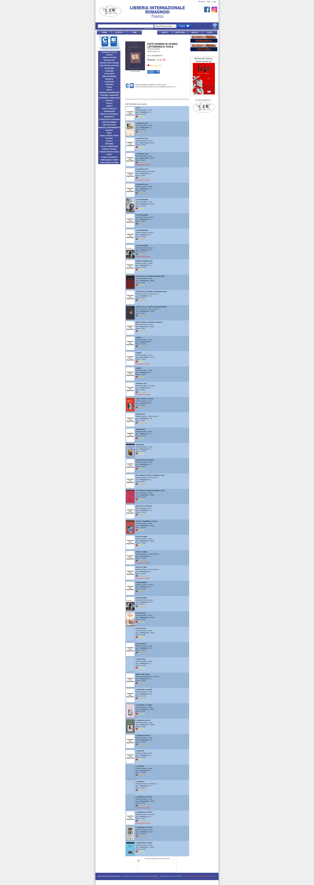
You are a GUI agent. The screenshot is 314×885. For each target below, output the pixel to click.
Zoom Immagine (135, 71)
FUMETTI (109, 106)
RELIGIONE (109, 144)
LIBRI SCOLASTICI (109, 125)
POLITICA (109, 141)
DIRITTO (109, 90)
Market (179, 32)
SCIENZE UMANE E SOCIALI (109, 152)
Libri (134, 32)
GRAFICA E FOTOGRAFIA (109, 114)
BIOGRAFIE (109, 79)
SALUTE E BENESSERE (109, 146)
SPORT (109, 154)
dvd (149, 32)
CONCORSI (109, 84)
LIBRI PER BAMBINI (109, 122)
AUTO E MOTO (109, 74)
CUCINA (109, 87)
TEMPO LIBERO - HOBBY (109, 160)
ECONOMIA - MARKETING (109, 95)
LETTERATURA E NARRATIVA (109, 119)
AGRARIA (109, 55)
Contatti (119, 32)
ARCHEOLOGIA (109, 60)
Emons (150, 615)
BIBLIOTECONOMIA (109, 76)
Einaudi (150, 140)
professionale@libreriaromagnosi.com (164, 86)
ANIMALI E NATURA (109, 57)
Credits (157, 878)
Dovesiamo (194, 32)
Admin (209, 876)
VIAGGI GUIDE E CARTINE (109, 163)
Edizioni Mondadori (153, 554)
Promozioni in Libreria (109, 52)
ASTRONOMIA (109, 68)
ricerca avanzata (148, 28)
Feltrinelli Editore (152, 783)
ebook (164, 32)
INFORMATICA (109, 117)
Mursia (150, 401)
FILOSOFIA (109, 101)
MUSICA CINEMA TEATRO (109, 136)
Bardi (149, 508)
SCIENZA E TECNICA (109, 149)
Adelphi (150, 110)
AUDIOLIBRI (109, 71)
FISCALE (109, 103)
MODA (109, 133)
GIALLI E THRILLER (109, 109)
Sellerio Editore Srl (153, 51)
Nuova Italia (151, 171)
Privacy (214, 876)
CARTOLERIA (109, 82)
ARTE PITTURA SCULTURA (109, 66)
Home (104, 32)
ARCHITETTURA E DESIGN (109, 63)
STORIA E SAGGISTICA (109, 157)
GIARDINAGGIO (109, 111)
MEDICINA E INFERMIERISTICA (109, 127)
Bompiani (150, 217)
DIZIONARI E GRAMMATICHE (109, 92)
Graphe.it (150, 324)
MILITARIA (109, 130)
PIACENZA (109, 138)
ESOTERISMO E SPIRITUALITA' (109, 98)
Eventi (209, 32)
